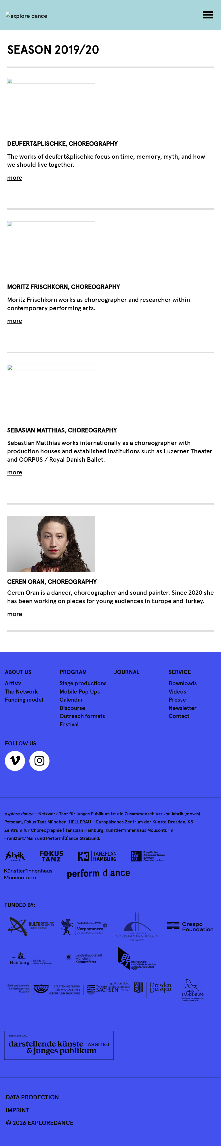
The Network (21, 692)
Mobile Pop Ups (80, 692)
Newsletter (183, 708)
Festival (69, 725)
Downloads (183, 683)
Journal (127, 672)
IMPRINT (17, 1110)
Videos (177, 692)
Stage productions (83, 683)
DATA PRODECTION (32, 1097)
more (14, 178)
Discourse (72, 708)
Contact (179, 716)
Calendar (71, 700)
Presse (177, 700)
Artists (13, 683)
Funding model (24, 700)
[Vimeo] (16, 763)
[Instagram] (40, 763)
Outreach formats (82, 716)
